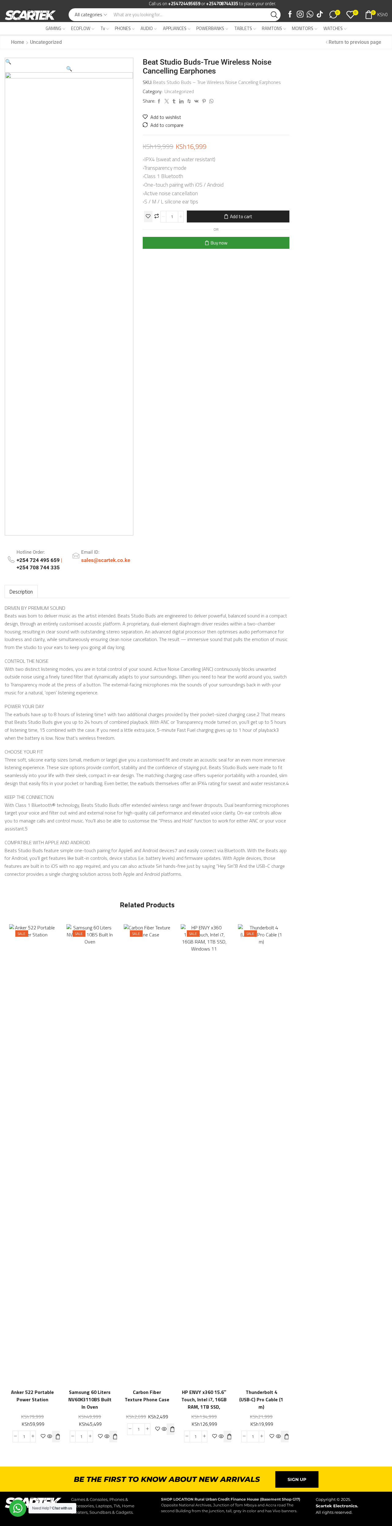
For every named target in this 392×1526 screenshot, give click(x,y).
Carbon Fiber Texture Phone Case (147, 1396)
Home (17, 42)
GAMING (53, 28)
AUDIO (147, 28)
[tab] (21, 591)
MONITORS (302, 28)
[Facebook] (290, 15)
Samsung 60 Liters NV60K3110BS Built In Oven (89, 1399)
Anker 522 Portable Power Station (32, 1396)
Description (21, 591)
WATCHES (333, 28)
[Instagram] (300, 15)
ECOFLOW (80, 28)
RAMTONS (272, 28)
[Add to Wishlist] (148, 216)
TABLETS (243, 28)
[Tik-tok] (319, 15)
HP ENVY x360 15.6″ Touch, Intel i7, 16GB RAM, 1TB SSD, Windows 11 (204, 1403)
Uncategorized (46, 42)
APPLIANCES (175, 28)
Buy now (219, 242)
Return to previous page (355, 42)
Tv (102, 28)
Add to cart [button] (19, 1158)
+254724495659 (184, 3)
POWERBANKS (210, 28)
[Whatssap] (310, 15)
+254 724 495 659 (39, 560)
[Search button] (274, 14)
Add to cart (241, 216)
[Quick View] (45, 1146)
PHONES (123, 28)
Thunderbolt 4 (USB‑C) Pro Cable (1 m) (261, 1399)
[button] (8, 61)
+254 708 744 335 (38, 567)
